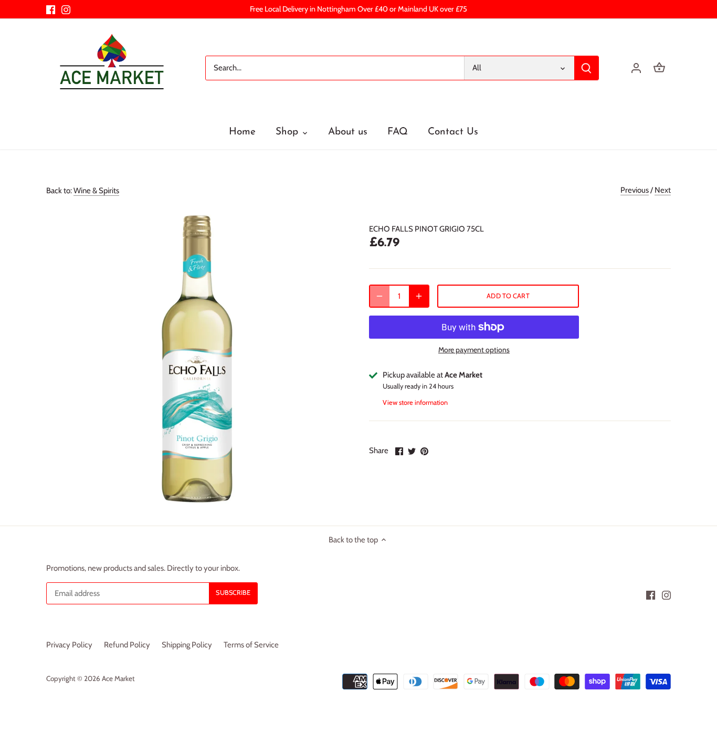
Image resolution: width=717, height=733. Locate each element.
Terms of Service (251, 645)
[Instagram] (65, 9)
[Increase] (419, 296)
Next (663, 190)
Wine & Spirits (96, 190)
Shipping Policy (187, 645)
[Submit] (587, 68)
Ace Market (118, 678)
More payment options (474, 350)
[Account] (636, 68)
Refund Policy (127, 645)
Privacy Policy (69, 645)
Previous (634, 190)
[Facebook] (50, 9)
